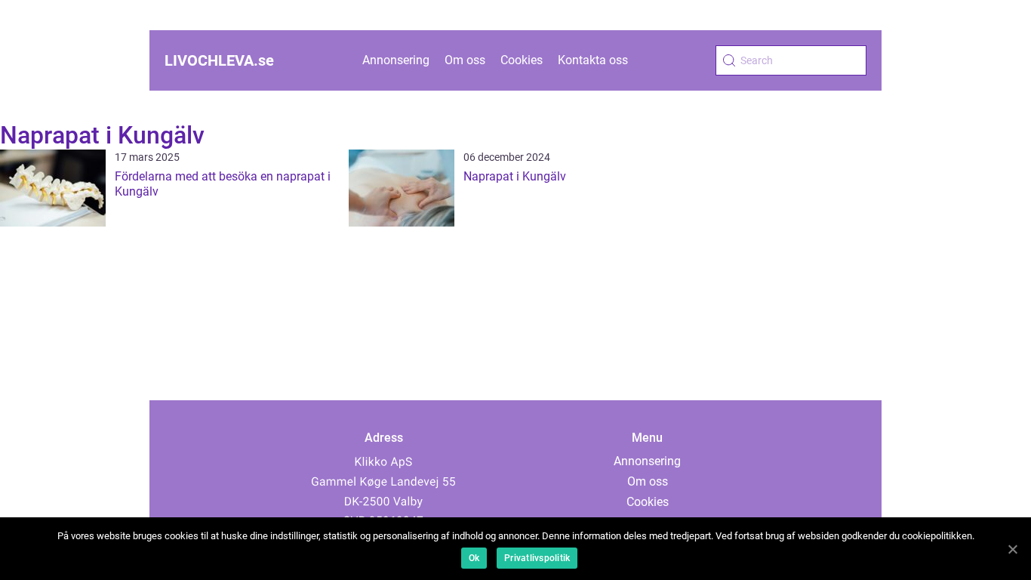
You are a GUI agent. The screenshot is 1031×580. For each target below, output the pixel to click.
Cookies (521, 60)
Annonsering (395, 60)
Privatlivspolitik (537, 558)
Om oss (465, 60)
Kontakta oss (593, 60)
